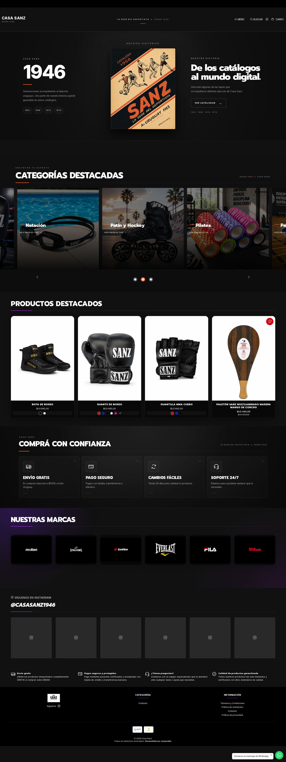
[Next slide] (248, 277)
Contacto (143, 703)
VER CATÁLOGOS (208, 103)
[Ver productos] (108, 228)
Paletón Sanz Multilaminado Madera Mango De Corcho (243, 406)
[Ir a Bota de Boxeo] (42, 358)
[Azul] (103, 413)
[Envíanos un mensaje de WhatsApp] (279, 755)
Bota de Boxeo (42, 404)
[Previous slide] (38, 277)
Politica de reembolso (232, 707)
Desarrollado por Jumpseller (158, 741)
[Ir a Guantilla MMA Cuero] (176, 358)
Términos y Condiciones (232, 703)
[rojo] (99, 413)
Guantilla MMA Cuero (177, 404)
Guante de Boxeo (109, 404)
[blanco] (44, 413)
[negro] (40, 413)
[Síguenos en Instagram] (266, 19)
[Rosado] (115, 413)
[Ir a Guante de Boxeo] (109, 358)
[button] (135, 279)
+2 (120, 413)
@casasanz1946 (33, 605)
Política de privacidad (232, 715)
